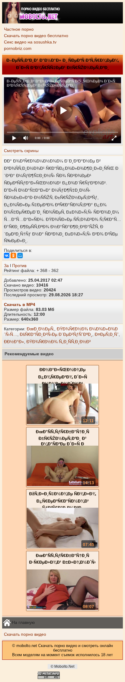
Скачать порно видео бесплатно (36, 35)
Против (19, 265)
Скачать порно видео (25, 634)
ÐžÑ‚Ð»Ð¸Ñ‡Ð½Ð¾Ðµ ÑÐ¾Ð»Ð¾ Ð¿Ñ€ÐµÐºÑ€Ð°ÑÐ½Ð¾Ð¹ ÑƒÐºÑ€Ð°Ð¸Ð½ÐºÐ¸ (62, 500)
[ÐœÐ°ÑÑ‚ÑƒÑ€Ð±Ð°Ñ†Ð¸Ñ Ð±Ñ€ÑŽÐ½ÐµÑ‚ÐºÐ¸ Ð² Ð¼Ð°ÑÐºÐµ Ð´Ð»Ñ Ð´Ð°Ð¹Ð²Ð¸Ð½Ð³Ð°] (62, 484)
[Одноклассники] (13, 255)
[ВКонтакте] (6, 255)
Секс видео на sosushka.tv (30, 42)
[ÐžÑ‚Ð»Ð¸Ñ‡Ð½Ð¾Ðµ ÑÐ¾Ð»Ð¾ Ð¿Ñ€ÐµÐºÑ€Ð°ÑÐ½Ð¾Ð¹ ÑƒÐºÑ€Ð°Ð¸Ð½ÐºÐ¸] (62, 546)
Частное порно (19, 29)
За (6, 265)
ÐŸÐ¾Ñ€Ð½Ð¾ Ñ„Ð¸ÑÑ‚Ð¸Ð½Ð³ (58, 341)
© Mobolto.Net (62, 666)
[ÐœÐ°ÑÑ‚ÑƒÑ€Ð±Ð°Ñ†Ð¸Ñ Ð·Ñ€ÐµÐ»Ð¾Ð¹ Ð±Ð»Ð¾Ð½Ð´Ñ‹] (62, 608)
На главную (23, 622)
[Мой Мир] (20, 255)
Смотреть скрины (21, 150)
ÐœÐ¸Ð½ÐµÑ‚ (40, 328)
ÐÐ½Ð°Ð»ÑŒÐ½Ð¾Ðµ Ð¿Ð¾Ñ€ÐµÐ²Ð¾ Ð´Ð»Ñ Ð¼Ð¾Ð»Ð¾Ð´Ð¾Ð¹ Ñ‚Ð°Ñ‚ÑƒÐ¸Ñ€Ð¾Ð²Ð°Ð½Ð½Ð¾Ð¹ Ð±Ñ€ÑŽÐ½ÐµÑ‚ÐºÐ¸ (62, 381)
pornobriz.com (18, 48)
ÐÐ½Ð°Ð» (14, 341)
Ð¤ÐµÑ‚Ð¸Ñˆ (107, 334)
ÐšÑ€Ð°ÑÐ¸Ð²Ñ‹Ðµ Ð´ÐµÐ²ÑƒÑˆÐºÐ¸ (56, 334)
